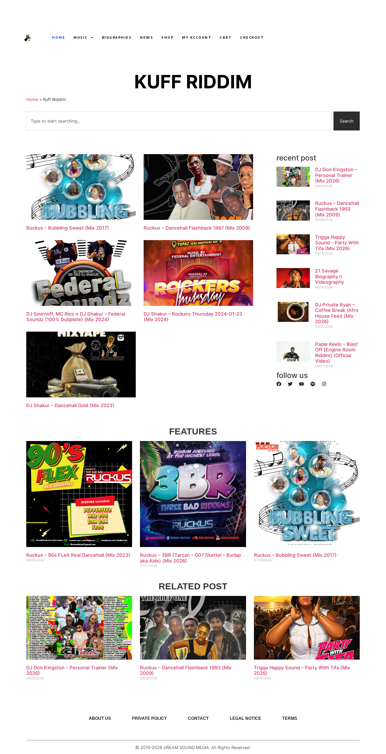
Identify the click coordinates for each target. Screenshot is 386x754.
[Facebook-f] (295, 37)
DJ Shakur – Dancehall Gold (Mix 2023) (70, 405)
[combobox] (178, 121)
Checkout (252, 37)
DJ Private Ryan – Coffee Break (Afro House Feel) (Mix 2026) (336, 313)
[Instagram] (285, 37)
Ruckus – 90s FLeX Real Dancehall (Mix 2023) (78, 555)
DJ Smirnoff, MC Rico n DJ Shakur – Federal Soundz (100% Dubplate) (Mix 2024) (75, 316)
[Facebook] (279, 384)
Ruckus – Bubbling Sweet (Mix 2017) (67, 228)
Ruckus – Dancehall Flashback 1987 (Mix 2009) (197, 228)
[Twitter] (290, 384)
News (146, 37)
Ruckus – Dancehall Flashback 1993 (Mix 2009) (337, 208)
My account (196, 37)
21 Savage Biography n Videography (329, 276)
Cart (226, 37)
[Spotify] (312, 384)
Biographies (117, 37)
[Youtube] (275, 37)
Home (58, 37)
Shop (167, 37)
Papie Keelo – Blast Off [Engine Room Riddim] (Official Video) (336, 352)
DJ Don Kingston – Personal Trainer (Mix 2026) (336, 175)
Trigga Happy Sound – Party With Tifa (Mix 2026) (337, 242)
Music (81, 37)
